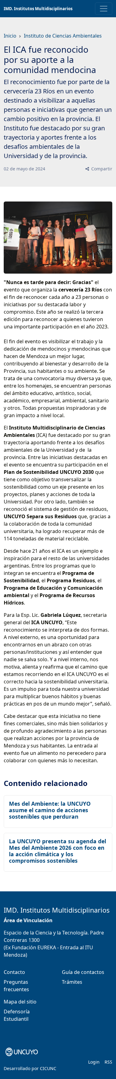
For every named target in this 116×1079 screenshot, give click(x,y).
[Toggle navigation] (103, 8)
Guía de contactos (83, 972)
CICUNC (48, 1068)
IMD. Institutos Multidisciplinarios (38, 8)
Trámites (72, 982)
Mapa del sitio (20, 1001)
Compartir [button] (101, 169)
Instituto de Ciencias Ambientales (63, 35)
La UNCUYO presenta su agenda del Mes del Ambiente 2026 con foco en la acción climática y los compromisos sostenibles (57, 850)
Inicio (10, 35)
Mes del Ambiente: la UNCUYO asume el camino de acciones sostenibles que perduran (50, 810)
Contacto (14, 972)
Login (94, 1062)
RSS (108, 1062)
